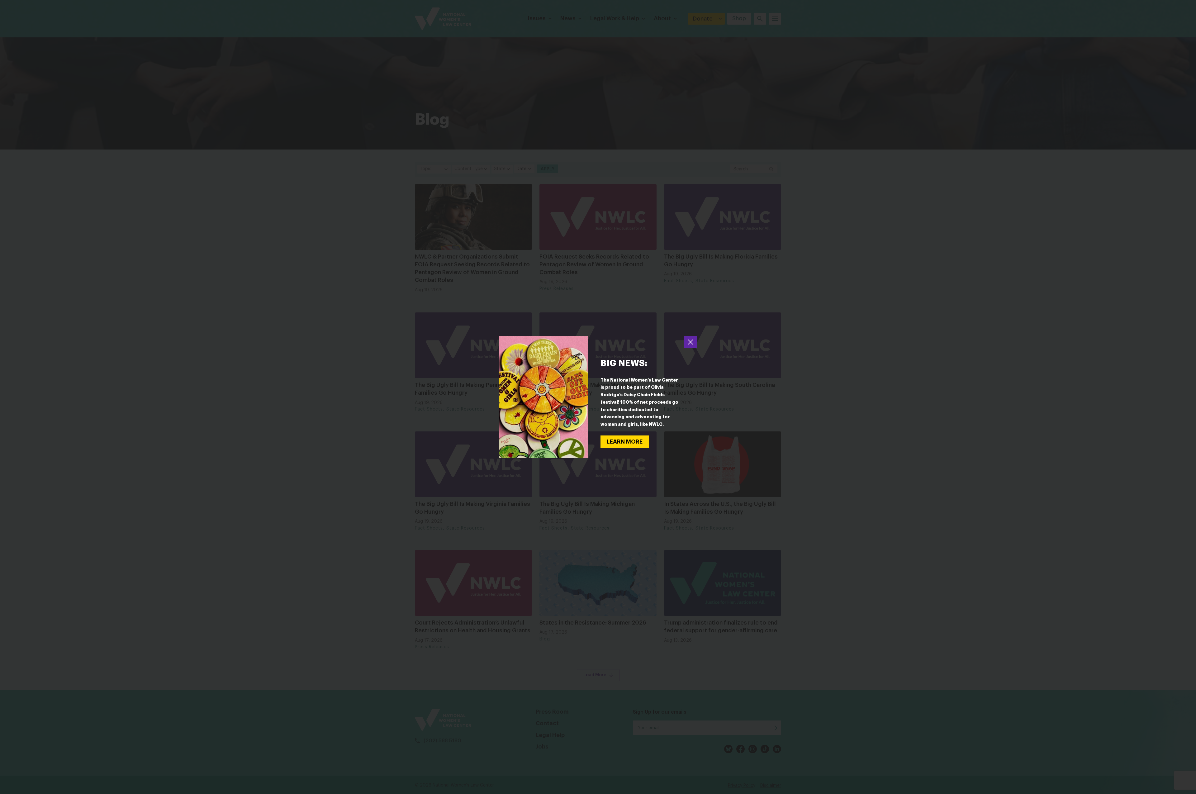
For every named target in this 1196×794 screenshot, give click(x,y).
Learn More (625, 442)
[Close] (690, 342)
